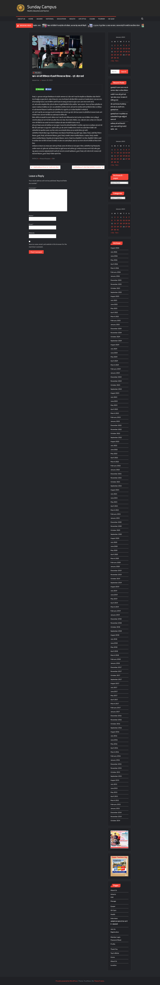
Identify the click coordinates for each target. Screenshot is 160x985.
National (50, 19)
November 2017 (116, 671)
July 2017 (114, 687)
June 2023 (114, 401)
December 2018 (116, 619)
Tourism (101, 19)
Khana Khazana (45, 158)
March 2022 (115, 462)
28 (129, 55)
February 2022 (116, 466)
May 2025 (114, 308)
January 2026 (115, 276)
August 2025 (115, 296)
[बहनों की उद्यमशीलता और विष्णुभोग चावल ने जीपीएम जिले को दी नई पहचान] (128, 25)
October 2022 (115, 433)
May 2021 (114, 502)
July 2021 (114, 494)
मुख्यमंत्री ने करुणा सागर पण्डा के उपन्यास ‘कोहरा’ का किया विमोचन (119, 89)
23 (115, 55)
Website (31, 233)
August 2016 (115, 732)
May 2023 (114, 405)
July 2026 (114, 252)
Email (31, 224)
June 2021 (114, 498)
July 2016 (114, 736)
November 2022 (116, 429)
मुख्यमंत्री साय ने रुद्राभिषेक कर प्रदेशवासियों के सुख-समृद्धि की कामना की (119, 116)
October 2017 (115, 675)
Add (112, 897)
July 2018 (114, 639)
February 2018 (116, 659)
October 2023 (115, 385)
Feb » (117, 61)
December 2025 (116, 280)
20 (126, 52)
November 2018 (116, 623)
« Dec (112, 61)
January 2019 (115, 615)
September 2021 (116, 486)
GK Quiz (111, 19)
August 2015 (115, 780)
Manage (113, 901)
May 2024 (114, 357)
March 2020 (115, 558)
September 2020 (116, 534)
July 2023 (114, 397)
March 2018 (115, 655)
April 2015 (114, 796)
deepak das (35, 80)
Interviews (114, 918)
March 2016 (115, 752)
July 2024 (114, 349)
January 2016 (115, 760)
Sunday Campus (41, 7)
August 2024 (115, 345)
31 (118, 58)
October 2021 (115, 482)
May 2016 (114, 744)
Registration (115, 932)
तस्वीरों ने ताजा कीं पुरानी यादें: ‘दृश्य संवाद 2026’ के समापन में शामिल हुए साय (119, 97)
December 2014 (116, 812)
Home (30, 19)
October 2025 (115, 288)
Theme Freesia (99, 981)
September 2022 (116, 437)
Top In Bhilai (115, 953)
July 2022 (114, 445)
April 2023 (114, 409)
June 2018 (114, 643)
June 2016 (114, 740)
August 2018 (115, 635)
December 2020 (116, 522)
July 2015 (114, 784)
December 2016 (116, 716)
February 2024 (116, 369)
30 (115, 58)
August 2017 (115, 683)
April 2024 (114, 361)
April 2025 (114, 312)
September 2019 (116, 583)
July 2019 (114, 591)
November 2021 (116, 478)
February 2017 (116, 708)
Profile (113, 944)
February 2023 (116, 417)
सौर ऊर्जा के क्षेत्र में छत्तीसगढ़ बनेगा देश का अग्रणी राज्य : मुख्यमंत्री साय (118, 107)
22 (112, 55)
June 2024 (114, 353)
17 (118, 52)
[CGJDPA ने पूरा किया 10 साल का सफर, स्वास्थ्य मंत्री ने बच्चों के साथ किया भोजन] (75, 25)
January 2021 (115, 518)
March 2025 (115, 316)
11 (121, 48)
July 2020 (114, 542)
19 (124, 52)
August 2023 (115, 393)
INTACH (35, 158)
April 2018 (114, 651)
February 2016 (116, 756)
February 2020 (116, 562)
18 (121, 52)
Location (113, 965)
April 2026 (114, 264)
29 (112, 58)
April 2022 (114, 457)
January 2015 (115, 808)
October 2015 (115, 772)
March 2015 (115, 800)
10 (118, 48)
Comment (33, 188)
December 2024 (116, 328)
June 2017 (114, 691)
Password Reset (116, 940)
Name (31, 215)
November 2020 (116, 526)
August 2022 (115, 441)
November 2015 (116, 768)
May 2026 (114, 260)
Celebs (92, 19)
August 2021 (115, 490)
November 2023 (116, 381)
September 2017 (116, 679)
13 (126, 48)
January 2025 (115, 324)
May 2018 (114, 647)
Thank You (114, 949)
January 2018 (115, 663)
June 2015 (114, 788)
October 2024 (115, 337)
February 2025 (116, 320)
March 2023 (115, 413)
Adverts (113, 894)
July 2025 (114, 300)
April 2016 (114, 748)
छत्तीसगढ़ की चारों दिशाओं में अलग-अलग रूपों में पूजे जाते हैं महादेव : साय (118, 126)
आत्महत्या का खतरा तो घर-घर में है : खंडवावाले (119, 922)
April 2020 (114, 554)
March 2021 (115, 510)
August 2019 (115, 587)
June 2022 (114, 449)
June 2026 (114, 256)
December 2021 (116, 474)
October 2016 (115, 724)
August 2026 (115, 248)
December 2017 (116, 667)
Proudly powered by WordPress (66, 981)
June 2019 (114, 595)
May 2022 (114, 453)
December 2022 (116, 425)
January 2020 (115, 566)
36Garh (39, 19)
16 (115, 52)
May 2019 (114, 599)
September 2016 (116, 728)
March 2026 (115, 268)
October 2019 (115, 578)
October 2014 (115, 820)
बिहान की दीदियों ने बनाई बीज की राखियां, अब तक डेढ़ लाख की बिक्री (51, 25)
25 (121, 55)
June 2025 (114, 304)
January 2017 (115, 712)
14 (129, 48)
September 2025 (116, 292)
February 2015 (116, 804)
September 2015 (116, 776)
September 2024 (116, 341)
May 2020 (114, 550)
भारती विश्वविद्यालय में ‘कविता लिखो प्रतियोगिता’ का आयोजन (87, 167)
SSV (53, 158)
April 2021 (114, 506)
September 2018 (116, 631)
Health (72, 19)
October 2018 (115, 627)
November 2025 (116, 284)
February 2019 (116, 611)
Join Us (113, 929)
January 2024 (115, 373)
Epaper (113, 906)
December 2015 (116, 764)
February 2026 (116, 272)
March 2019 (115, 607)
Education (61, 19)
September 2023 (116, 389)
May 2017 (114, 695)
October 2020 (115, 530)
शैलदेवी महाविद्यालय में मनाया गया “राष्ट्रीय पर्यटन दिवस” (46, 167)
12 (124, 48)
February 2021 (116, 514)
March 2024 (115, 365)
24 (118, 55)
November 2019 (116, 574)
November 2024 (116, 332)
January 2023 (115, 421)
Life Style (82, 19)
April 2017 (114, 699)
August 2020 (115, 538)
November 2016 (116, 720)
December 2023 (116, 377)
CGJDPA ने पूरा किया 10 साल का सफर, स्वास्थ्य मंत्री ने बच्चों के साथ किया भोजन (101, 25)
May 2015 (114, 792)
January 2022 (115, 470)
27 (126, 55)
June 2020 (114, 546)
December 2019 (116, 570)
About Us (21, 19)
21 (129, 52)
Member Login (115, 937)
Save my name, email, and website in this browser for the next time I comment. (48, 245)
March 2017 (115, 703)
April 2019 (114, 603)
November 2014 (116, 816)
